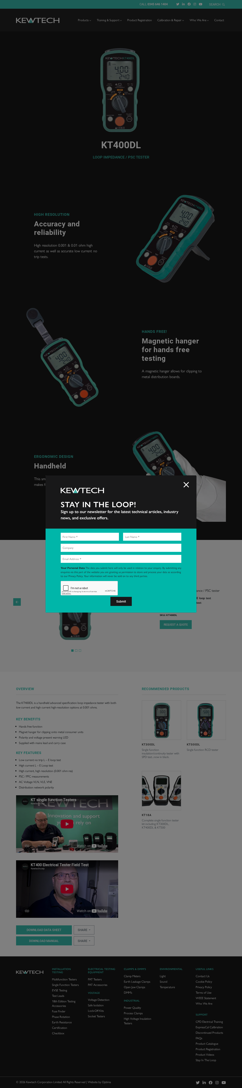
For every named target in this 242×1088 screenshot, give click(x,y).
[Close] (186, 484)
